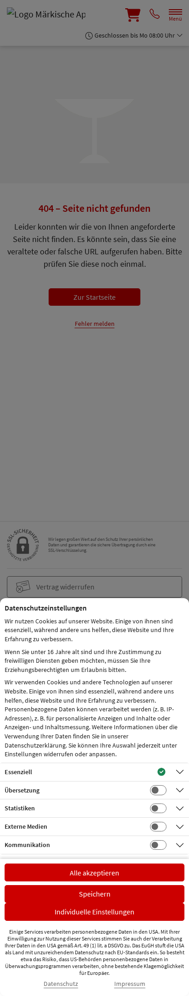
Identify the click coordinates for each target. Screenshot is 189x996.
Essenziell (18, 772)
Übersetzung (22, 790)
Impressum (129, 984)
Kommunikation (27, 845)
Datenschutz (61, 984)
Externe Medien (26, 826)
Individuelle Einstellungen (94, 911)
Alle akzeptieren (94, 872)
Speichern (95, 893)
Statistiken (20, 808)
